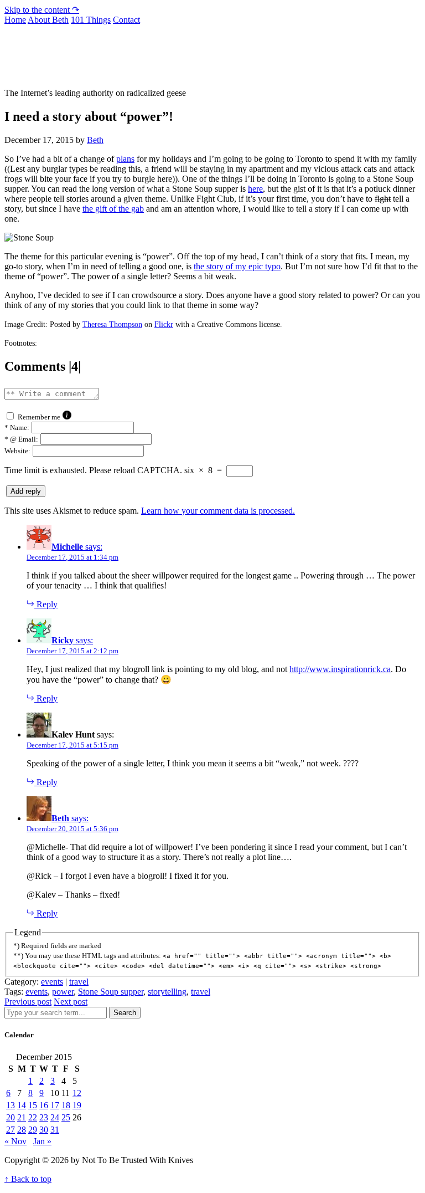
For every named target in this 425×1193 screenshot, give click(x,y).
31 (54, 1129)
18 (65, 1105)
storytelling (167, 991)
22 (32, 1117)
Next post (70, 1001)
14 (21, 1105)
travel (79, 981)
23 (43, 1117)
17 (54, 1105)
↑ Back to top (27, 1179)
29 (32, 1129)
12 (76, 1093)
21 (21, 1117)
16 (43, 1105)
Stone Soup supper (110, 991)
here (255, 188)
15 (32, 1105)
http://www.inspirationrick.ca (340, 669)
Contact (126, 19)
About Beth (48, 19)
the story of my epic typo (237, 266)
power (63, 991)
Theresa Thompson (112, 324)
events (52, 981)
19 (76, 1105)
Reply (46, 604)
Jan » (42, 1141)
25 (65, 1117)
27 (10, 1129)
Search (124, 1012)
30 (43, 1129)
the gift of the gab (113, 208)
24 (54, 1117)
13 (10, 1105)
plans (125, 158)
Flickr (163, 324)
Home (15, 19)
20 (10, 1117)
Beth (95, 140)
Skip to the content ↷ (41, 9)
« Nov (15, 1141)
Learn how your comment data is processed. (218, 510)
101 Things (91, 19)
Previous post (27, 1001)
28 (21, 1129)
